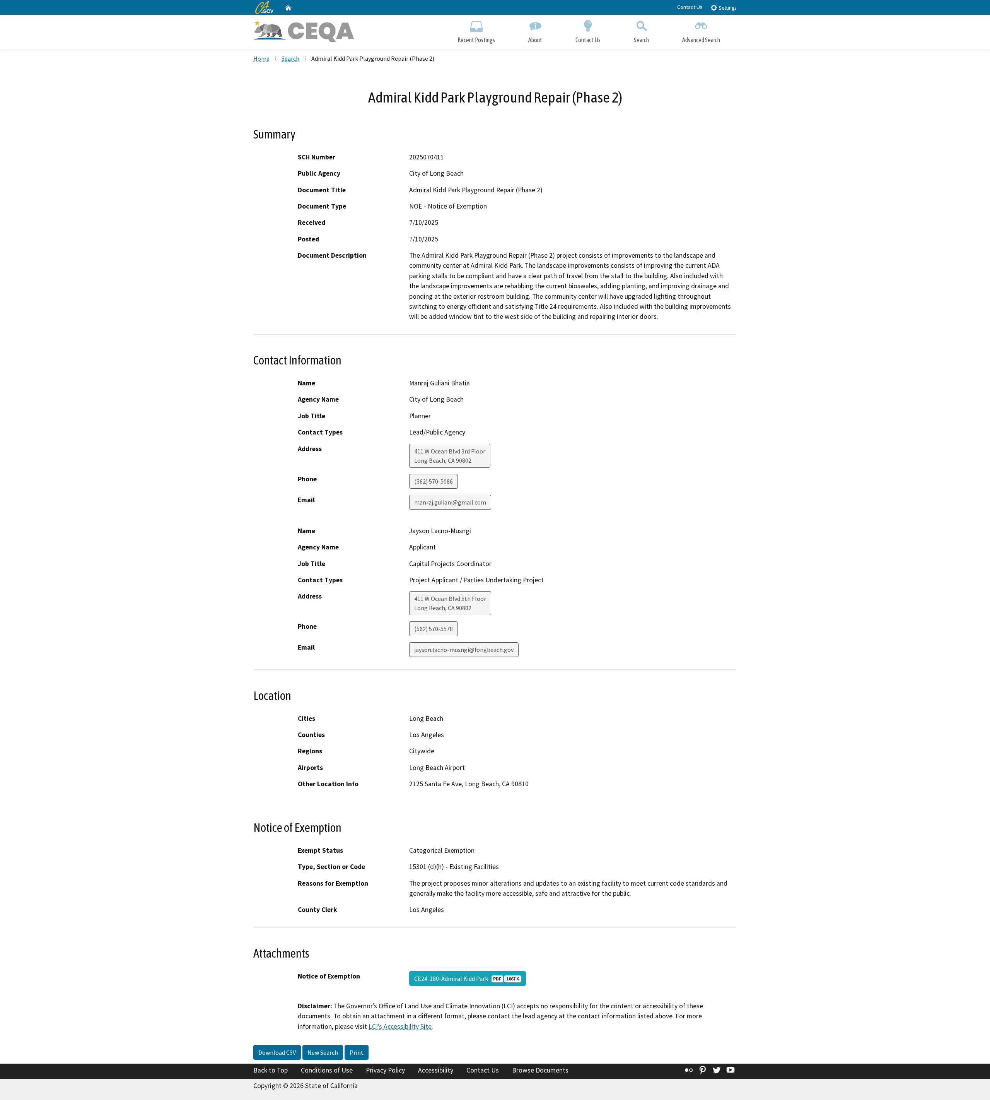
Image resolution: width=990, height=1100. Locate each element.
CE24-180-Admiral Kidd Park (466, 978)
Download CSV (277, 1052)
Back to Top (270, 1070)
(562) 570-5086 (433, 481)
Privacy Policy (385, 1070)
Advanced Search (701, 39)
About (535, 39)
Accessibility (435, 1070)
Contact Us (690, 6)
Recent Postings (476, 39)
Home (261, 58)
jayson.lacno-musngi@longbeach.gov (464, 649)
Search (641, 39)
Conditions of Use (327, 1070)
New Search (322, 1052)
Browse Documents (540, 1070)
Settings (726, 8)
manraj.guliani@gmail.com (450, 502)
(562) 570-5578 (433, 629)
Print (357, 1052)
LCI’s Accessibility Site (400, 1026)
